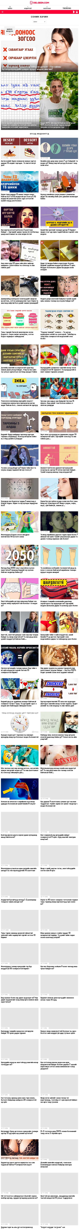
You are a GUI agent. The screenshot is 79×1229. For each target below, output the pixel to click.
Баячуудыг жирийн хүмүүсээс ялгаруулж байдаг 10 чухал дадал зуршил (17, 1032)
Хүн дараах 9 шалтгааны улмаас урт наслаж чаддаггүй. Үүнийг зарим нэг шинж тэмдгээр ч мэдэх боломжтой (58, 804)
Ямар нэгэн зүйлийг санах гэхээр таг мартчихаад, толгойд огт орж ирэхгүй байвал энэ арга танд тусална (58, 1100)
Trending (67, 8)
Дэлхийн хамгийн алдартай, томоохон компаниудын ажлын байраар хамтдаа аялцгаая (56, 1165)
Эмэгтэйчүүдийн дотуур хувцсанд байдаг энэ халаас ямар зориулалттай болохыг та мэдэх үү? (19, 603)
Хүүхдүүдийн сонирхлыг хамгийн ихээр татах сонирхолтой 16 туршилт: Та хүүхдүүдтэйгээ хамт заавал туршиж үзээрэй (58, 370)
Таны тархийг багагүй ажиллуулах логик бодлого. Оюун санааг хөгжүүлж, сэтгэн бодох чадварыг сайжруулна (17, 334)
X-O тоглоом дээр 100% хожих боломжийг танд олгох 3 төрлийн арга (58, 1132)
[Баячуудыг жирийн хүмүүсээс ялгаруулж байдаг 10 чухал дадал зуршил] (20, 1018)
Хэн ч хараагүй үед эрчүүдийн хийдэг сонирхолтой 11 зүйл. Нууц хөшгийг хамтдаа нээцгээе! (58, 837)
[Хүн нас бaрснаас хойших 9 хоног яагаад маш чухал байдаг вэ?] (59, 953)
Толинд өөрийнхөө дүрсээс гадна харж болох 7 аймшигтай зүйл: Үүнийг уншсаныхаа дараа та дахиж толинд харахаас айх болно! (59, 537)
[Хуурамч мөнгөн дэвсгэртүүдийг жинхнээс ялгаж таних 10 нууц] (59, 985)
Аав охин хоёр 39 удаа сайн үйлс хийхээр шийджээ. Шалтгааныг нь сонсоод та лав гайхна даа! (17, 266)
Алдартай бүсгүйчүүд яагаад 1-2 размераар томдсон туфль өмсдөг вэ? (18, 901)
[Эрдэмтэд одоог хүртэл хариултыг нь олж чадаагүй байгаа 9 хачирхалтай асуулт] (20, 1150)
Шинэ (10, 8)
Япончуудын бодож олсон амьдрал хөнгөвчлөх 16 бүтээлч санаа (15, 536)
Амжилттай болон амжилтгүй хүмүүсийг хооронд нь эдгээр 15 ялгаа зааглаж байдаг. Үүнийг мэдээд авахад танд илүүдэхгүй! (58, 470)
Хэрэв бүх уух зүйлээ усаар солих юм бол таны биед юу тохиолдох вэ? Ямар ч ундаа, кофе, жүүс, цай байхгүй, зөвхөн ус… (59, 503)
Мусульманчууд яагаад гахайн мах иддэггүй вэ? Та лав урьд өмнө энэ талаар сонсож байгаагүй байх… (58, 770)
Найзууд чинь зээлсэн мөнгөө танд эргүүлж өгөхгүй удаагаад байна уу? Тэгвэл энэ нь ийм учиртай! (58, 737)
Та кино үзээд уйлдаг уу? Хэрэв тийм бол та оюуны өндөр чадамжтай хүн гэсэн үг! (18, 469)
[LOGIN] (77, 12)
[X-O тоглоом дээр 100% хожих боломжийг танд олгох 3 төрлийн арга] (59, 1118)
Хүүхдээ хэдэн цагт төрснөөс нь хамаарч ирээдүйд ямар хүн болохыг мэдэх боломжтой (19, 736)
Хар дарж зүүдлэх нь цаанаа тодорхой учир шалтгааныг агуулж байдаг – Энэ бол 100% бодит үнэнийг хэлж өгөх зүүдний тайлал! (58, 670)
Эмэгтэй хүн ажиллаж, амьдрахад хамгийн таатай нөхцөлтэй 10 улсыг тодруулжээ (57, 1197)
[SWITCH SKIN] (73, 12)
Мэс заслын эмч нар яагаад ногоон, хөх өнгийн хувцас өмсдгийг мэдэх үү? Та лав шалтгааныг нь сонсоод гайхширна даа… (19, 770)
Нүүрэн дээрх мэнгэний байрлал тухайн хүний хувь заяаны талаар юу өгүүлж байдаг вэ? (58, 300)
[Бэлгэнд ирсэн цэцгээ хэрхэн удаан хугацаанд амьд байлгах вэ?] (20, 822)
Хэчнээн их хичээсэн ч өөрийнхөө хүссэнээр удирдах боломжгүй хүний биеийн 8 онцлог (18, 803)
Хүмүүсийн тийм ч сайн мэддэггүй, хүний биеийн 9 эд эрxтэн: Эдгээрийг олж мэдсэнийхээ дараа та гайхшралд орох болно (58, 637)
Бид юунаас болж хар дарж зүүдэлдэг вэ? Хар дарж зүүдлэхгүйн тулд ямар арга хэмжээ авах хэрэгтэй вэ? (19, 1000)
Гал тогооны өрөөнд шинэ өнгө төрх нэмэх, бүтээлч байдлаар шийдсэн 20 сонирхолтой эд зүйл (18, 1100)
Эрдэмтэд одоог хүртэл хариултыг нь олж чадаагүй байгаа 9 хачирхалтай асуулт (18, 1164)
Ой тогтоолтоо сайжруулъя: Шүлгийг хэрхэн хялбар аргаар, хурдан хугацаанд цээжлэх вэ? (19, 1197)
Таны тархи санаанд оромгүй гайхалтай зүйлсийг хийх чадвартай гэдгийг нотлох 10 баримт (18, 935)
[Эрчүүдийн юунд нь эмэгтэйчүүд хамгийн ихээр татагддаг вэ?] (20, 1049)
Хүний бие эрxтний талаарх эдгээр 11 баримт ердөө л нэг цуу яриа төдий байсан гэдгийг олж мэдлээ (59, 232)
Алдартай (28, 8)
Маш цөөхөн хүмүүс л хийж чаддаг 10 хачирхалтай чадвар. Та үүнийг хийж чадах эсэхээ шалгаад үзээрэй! (57, 935)
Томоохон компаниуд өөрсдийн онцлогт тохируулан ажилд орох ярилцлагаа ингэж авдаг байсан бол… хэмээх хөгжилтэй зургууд (19, 403)
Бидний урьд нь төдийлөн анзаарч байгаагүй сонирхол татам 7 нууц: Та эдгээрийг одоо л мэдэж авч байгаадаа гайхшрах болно (19, 704)
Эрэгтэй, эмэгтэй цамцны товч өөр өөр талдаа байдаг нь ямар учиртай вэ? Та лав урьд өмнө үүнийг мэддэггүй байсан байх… (19, 637)
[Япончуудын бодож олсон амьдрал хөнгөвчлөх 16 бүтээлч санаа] (20, 522)
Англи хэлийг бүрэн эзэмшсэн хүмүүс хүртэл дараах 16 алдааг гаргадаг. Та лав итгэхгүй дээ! (18, 163)
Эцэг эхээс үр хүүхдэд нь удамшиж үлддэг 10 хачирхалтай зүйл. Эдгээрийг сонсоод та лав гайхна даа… (58, 437)
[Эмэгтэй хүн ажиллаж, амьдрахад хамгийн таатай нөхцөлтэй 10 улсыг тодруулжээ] (59, 1183)
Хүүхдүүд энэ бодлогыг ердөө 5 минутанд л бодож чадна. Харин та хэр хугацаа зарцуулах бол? (19, 503)
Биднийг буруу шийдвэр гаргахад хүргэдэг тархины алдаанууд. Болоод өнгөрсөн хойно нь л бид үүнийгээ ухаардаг (18, 437)
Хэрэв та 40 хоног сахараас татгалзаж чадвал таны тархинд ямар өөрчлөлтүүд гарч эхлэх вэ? (59, 902)
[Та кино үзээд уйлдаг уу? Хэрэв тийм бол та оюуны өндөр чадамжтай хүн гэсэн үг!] (20, 455)
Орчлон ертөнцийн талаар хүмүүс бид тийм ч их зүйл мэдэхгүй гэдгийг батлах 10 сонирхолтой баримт (19, 670)
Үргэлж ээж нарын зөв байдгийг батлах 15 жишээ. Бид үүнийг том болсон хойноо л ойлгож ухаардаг (57, 403)
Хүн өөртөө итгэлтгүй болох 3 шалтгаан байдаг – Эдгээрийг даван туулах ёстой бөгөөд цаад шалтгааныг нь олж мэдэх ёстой (19, 232)
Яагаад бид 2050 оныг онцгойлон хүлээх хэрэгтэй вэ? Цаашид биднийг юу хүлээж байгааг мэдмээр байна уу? (17, 570)
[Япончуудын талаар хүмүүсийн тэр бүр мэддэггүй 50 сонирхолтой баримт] (20, 953)
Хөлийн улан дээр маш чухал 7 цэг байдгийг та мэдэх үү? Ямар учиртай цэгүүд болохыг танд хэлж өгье (59, 163)
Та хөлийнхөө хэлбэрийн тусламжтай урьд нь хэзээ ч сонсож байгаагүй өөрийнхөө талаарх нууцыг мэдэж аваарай (58, 570)
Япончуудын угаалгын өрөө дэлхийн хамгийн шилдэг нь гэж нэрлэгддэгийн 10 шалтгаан (18, 870)
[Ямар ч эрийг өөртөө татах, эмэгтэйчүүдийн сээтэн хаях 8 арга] (59, 856)
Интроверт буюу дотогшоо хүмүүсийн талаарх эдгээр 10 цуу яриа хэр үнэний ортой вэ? (19, 1132)
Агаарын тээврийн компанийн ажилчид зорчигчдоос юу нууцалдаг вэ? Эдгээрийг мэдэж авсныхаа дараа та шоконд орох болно (59, 604)
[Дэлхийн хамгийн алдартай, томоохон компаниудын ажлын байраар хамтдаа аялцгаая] (59, 1150)
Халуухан (47, 8)
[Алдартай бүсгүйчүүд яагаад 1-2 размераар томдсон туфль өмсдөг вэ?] (20, 887)
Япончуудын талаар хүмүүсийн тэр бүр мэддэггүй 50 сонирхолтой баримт (16, 968)
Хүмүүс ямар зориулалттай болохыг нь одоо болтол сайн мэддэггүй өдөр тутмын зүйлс (58, 1032)
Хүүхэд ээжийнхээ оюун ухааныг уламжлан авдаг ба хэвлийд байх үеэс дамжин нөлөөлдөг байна (59, 197)
